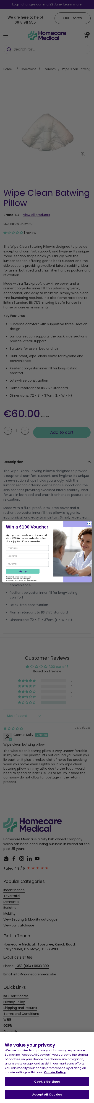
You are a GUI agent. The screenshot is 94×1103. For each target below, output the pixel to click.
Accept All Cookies (47, 1094)
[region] (47, 1067)
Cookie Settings (47, 1081)
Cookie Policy (55, 1072)
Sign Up (23, 571)
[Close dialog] (89, 523)
